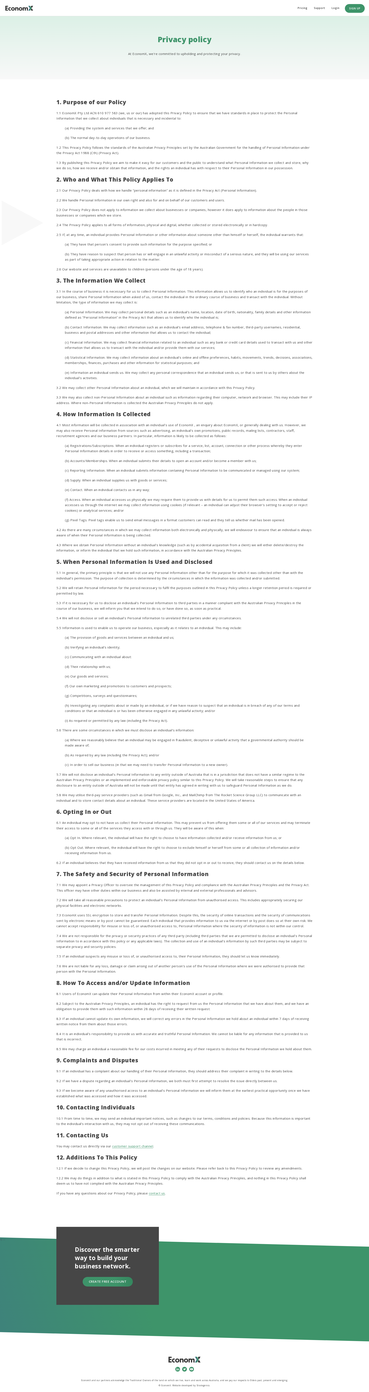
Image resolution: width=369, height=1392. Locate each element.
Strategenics (203, 1385)
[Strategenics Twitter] (184, 1368)
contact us (157, 1193)
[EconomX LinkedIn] (177, 1368)
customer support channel (132, 1146)
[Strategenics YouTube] (191, 1368)
